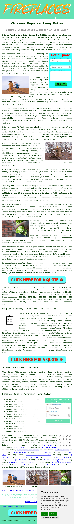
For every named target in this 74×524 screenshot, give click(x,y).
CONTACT (59, 18)
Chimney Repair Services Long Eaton (26, 394)
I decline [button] (52, 514)
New (17, 506)
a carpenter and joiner (28, 450)
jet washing (20, 460)
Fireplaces (10, 506)
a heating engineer (53, 460)
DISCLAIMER (67, 18)
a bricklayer (20, 452)
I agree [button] (45, 514)
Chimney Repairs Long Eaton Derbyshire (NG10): (24, 35)
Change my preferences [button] (50, 517)
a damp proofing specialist (22, 462)
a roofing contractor (62, 462)
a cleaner (49, 445)
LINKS (47, 18)
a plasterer (19, 447)
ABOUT (52, 18)
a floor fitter (62, 450)
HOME (41, 18)
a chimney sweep (49, 447)
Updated (21, 506)
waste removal (62, 457)
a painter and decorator (38, 455)
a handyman (22, 465)
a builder (47, 452)
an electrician (50, 465)
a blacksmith (34, 457)
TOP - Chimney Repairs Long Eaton (18, 491)
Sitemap (3, 506)
